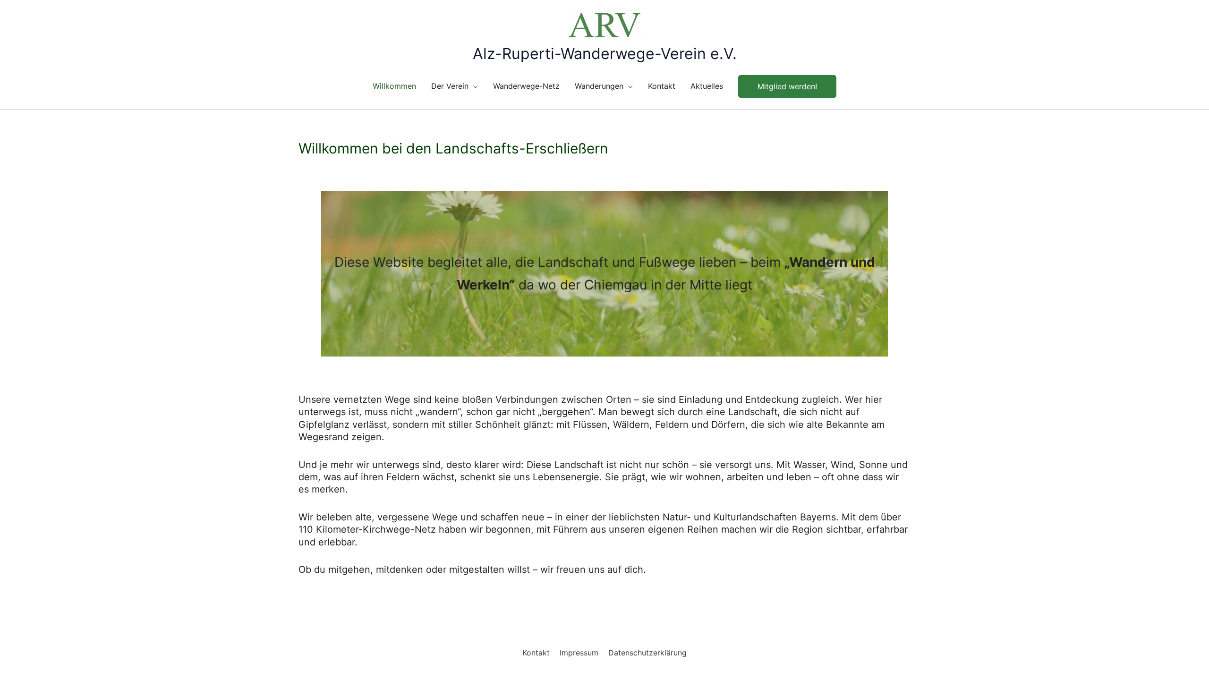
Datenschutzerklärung (647, 652)
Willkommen (394, 86)
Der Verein (449, 86)
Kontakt (661, 86)
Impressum (579, 652)
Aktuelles (706, 86)
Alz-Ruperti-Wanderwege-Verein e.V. (605, 53)
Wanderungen (599, 86)
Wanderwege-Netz (526, 86)
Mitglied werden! (787, 86)
